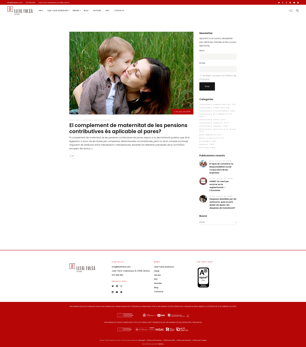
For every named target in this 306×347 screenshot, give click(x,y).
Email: (202, 62)
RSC (156, 279)
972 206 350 (30, 2)
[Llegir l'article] (73, 156)
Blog (156, 287)
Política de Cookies (200, 340)
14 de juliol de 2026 (221, 196)
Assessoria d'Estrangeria (214, 111)
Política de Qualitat (184, 340)
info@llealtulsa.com (14, 2)
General (107, 120)
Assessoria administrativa (215, 104)
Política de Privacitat (154, 340)
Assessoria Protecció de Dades (217, 129)
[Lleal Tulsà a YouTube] (294, 2)
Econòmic (205, 141)
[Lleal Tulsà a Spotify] (298, 2)
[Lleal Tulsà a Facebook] (282, 2)
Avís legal (141, 340)
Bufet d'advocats (209, 138)
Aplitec (161, 344)
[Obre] (290, 10)
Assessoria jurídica (92, 120)
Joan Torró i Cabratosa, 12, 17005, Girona (53, 2)
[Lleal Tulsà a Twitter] (279, 2)
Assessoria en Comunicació (215, 114)
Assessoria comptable (212, 108)
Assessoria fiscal (209, 120)
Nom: (202, 50)
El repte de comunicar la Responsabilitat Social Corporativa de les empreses (221, 168)
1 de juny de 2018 (182, 112)
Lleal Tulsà (74, 120)
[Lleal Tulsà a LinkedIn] (290, 2)
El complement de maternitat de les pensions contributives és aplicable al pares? (128, 128)
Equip (156, 271)
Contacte (158, 291)
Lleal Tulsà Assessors (164, 267)
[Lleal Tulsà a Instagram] (286, 2)
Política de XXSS (169, 340)
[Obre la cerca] (297, 10)
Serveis (157, 275)
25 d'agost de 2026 (220, 161)
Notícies (204, 148)
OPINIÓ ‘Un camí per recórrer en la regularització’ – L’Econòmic (219, 186)
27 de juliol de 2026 (221, 179)
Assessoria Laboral (210, 126)
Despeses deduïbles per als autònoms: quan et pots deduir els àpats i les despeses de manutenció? (222, 203)
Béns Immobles (207, 135)
